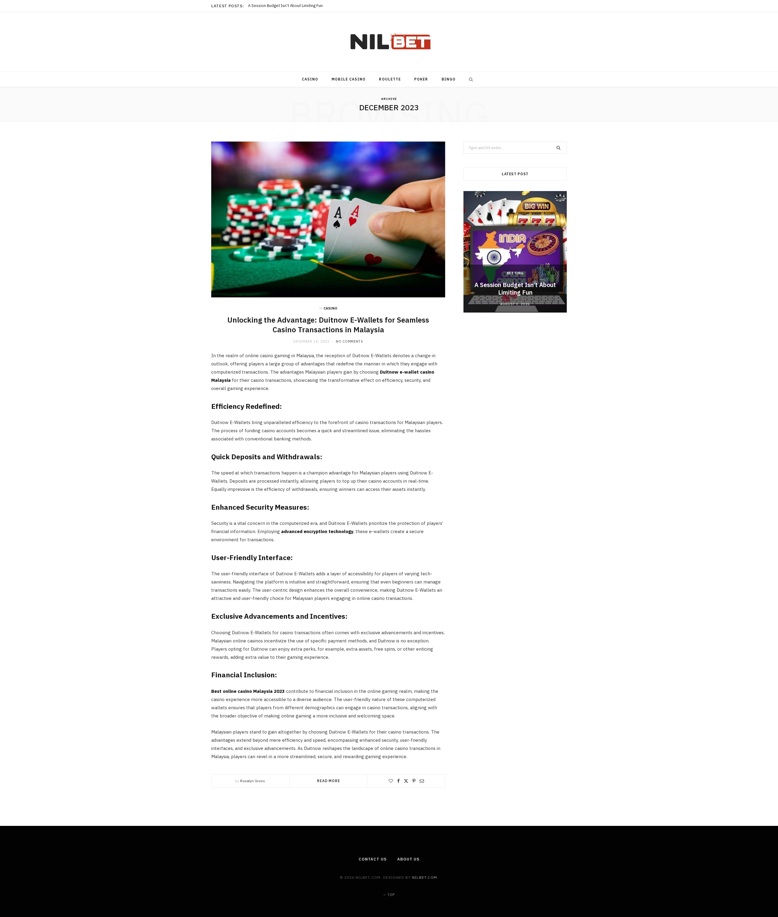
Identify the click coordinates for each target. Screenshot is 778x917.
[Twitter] (406, 781)
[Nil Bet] (389, 42)
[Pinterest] (413, 781)
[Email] (422, 781)
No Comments (349, 341)
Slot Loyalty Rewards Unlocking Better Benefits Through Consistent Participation (320, 5)
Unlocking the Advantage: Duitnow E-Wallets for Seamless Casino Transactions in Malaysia (328, 324)
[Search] (469, 79)
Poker (421, 79)
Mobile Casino (349, 79)
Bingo (449, 79)
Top (390, 894)
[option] (515, 252)
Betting (515, 273)
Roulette (390, 79)
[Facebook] (398, 781)
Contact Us (373, 859)
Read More (328, 780)
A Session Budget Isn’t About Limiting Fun (515, 288)
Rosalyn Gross (252, 780)
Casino (310, 79)
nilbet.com (424, 877)
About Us (408, 859)
